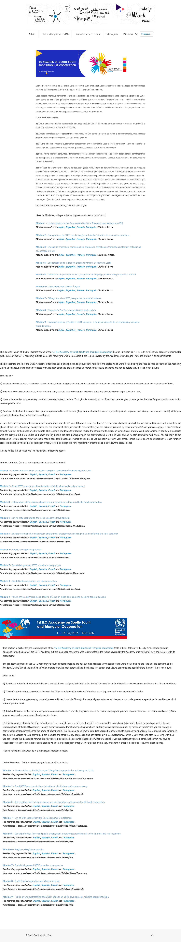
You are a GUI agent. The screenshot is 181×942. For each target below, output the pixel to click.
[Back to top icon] (152, 935)
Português (145, 34)
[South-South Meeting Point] (90, 15)
